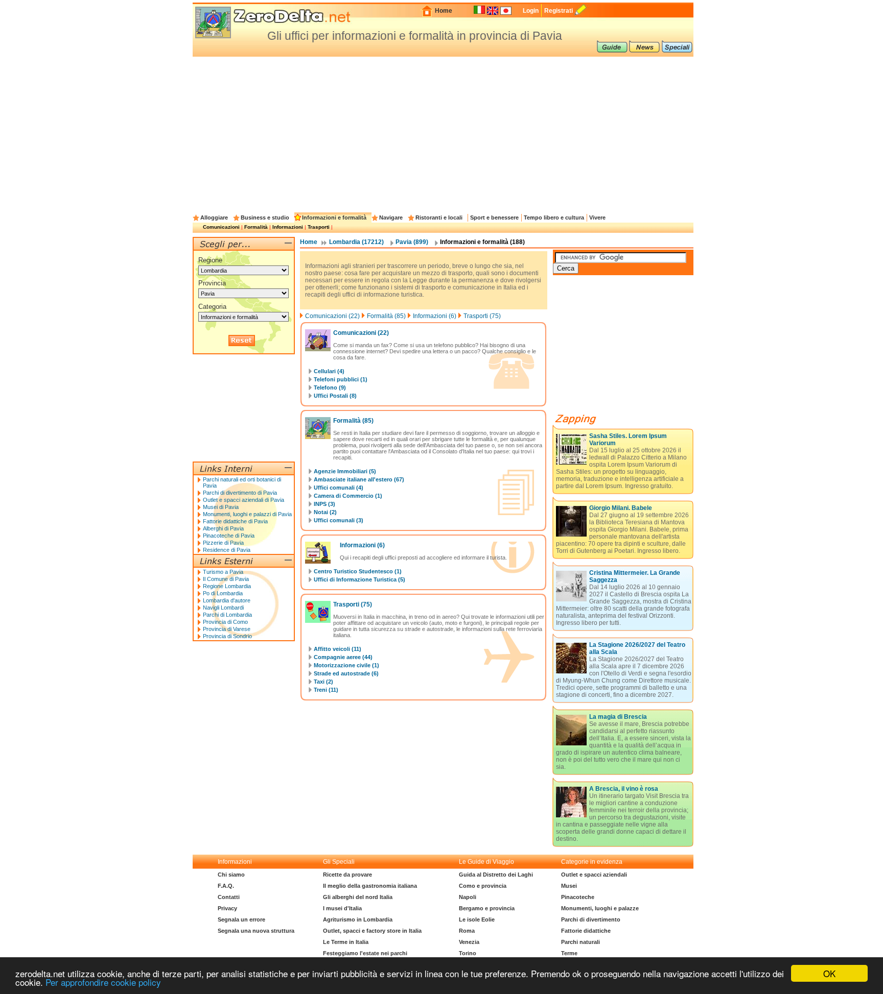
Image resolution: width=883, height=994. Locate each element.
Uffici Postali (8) (335, 396)
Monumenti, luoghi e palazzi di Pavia (247, 514)
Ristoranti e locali (438, 217)
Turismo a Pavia (223, 572)
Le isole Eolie (477, 919)
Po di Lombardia (223, 593)
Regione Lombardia (227, 586)
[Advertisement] (443, 133)
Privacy (227, 908)
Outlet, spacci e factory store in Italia (372, 931)
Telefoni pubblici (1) (340, 379)
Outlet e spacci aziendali (594, 874)
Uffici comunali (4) (338, 487)
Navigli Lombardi (223, 607)
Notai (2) (325, 512)
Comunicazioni (221, 227)
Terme (569, 953)
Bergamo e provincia (487, 908)
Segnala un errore (241, 919)
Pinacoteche (577, 897)
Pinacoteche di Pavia (228, 535)
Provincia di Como (225, 622)
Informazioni (287, 227)
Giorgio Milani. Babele (620, 508)
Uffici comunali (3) (338, 520)
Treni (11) (326, 690)
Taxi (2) (323, 681)
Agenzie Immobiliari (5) (345, 471)
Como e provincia (482, 886)
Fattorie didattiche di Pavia (235, 521)
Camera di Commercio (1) (348, 496)
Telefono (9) (330, 387)
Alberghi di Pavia (223, 528)
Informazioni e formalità (334, 217)
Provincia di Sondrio (227, 636)
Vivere (597, 217)
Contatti (229, 897)
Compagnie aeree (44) (343, 657)
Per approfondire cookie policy (103, 982)
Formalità (256, 227)
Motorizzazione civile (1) (346, 665)
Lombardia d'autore (226, 600)
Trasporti (319, 227)
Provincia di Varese (226, 629)
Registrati (558, 10)
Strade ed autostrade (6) (346, 673)
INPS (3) (324, 504)
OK (829, 973)
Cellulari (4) (329, 371)
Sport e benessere (494, 217)
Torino (467, 953)
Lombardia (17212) (356, 242)
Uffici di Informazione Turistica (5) (359, 579)
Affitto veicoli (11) (337, 649)
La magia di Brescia (618, 716)
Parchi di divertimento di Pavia (240, 493)
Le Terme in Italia (345, 942)
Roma (467, 931)
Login (531, 10)
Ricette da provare (347, 874)
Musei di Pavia (221, 507)
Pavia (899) (412, 242)
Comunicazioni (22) (332, 316)
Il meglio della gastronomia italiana (370, 886)
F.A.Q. (226, 886)
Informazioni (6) (434, 316)
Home (443, 10)
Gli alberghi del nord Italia (357, 897)
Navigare (391, 217)
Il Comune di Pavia (226, 579)
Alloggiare (214, 217)
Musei (569, 886)
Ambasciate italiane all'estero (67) (359, 479)
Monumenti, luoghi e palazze (600, 908)
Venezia (469, 942)
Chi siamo (231, 874)
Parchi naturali (580, 942)
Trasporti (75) (482, 316)
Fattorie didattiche (586, 931)
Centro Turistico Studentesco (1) (358, 571)
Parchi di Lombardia (227, 615)
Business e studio (265, 217)
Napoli (467, 897)
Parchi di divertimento (590, 919)
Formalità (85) (386, 316)
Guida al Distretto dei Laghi (496, 874)
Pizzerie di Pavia (223, 543)
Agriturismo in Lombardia (357, 919)
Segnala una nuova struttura (256, 931)
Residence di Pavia (226, 550)
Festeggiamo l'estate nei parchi (365, 953)
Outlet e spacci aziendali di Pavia (243, 500)
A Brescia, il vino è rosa (623, 788)
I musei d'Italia (342, 908)
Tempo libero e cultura (554, 217)
